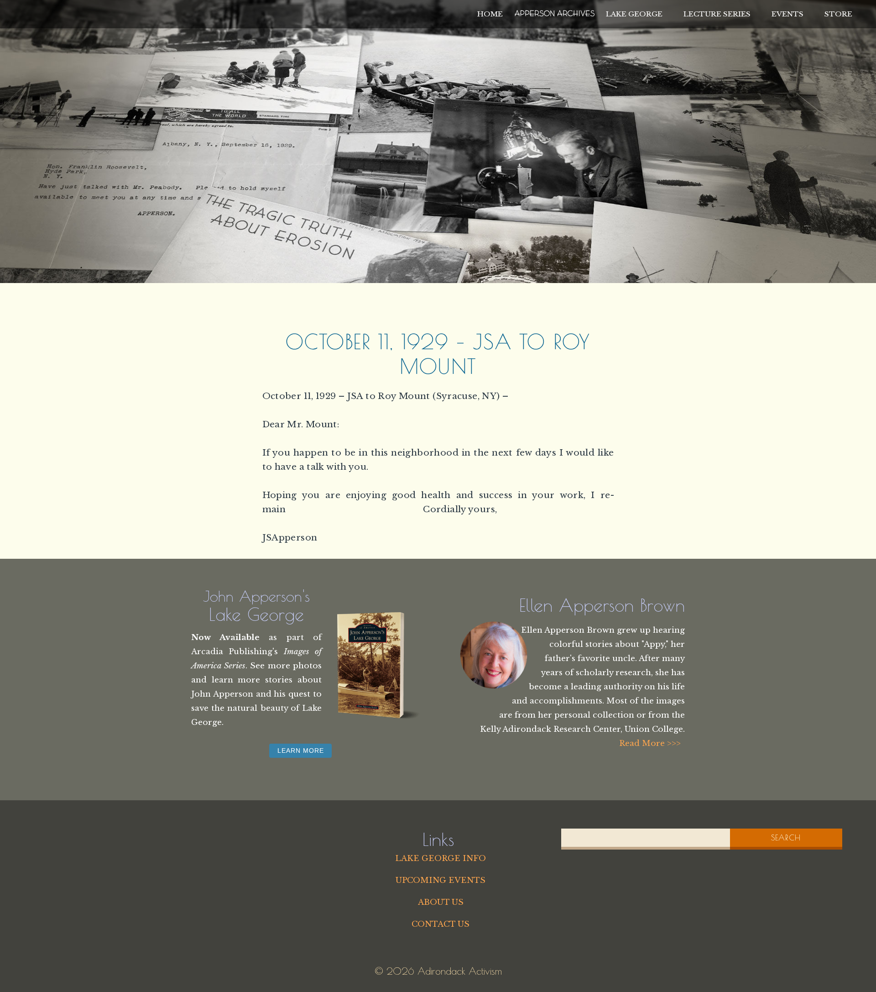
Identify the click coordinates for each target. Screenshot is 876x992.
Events (787, 14)
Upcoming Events (440, 880)
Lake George (634, 14)
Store (838, 14)
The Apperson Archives (554, 11)
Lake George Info (440, 858)
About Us (441, 902)
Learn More (300, 750)
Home (490, 14)
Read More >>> (650, 743)
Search (786, 837)
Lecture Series (717, 14)
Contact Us (440, 924)
